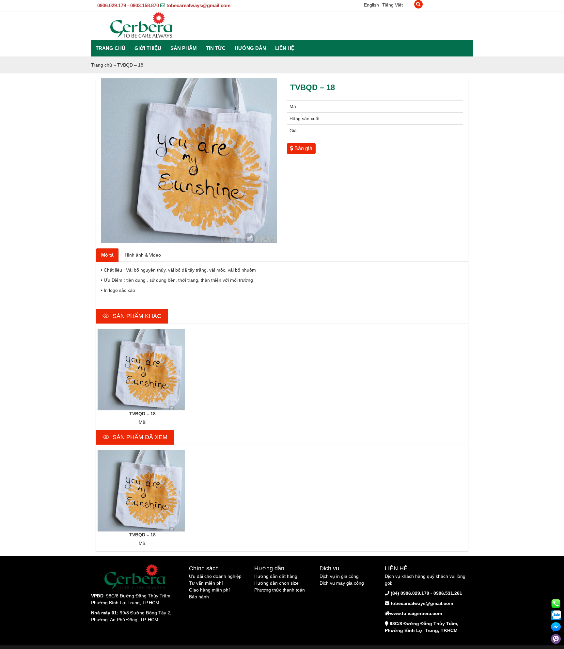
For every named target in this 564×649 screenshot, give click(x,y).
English (371, 5)
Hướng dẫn (250, 48)
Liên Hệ (284, 48)
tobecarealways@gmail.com (198, 5)
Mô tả (107, 255)
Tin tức (216, 48)
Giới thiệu (147, 48)
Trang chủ (110, 48)
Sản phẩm (183, 48)
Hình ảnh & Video (143, 255)
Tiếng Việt (392, 5)
